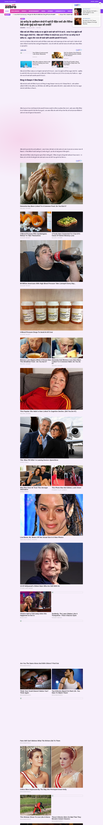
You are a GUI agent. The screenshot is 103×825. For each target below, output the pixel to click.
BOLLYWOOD (15, 11)
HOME (7, 11)
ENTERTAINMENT (34, 11)
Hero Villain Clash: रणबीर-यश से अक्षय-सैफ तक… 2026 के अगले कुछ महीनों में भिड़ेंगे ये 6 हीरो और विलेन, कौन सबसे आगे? (54, 14)
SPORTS (24, 11)
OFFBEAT (50, 11)
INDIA (43, 11)
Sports (22, 18)
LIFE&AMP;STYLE (60, 11)
